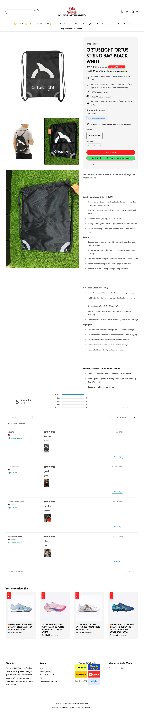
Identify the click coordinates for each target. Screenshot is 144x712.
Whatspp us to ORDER (48, 681)
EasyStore (84, 703)
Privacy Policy (45, 678)
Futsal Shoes (76, 24)
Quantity (90, 142)
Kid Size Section (124, 24)
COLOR (89, 130)
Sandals (100, 24)
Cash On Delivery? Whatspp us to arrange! (110, 158)
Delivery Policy (45, 671)
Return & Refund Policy (48, 675)
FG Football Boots (61, 24)
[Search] (35, 11)
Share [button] (92, 165)
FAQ (41, 668)
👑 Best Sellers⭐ (20, 24)
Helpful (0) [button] (117, 457)
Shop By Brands (66, 28)
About (79, 28)
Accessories (110, 24)
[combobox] (126, 417)
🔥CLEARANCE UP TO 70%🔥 (41, 24)
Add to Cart (111, 152)
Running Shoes (89, 24)
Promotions (91, 113)
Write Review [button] (127, 408)
